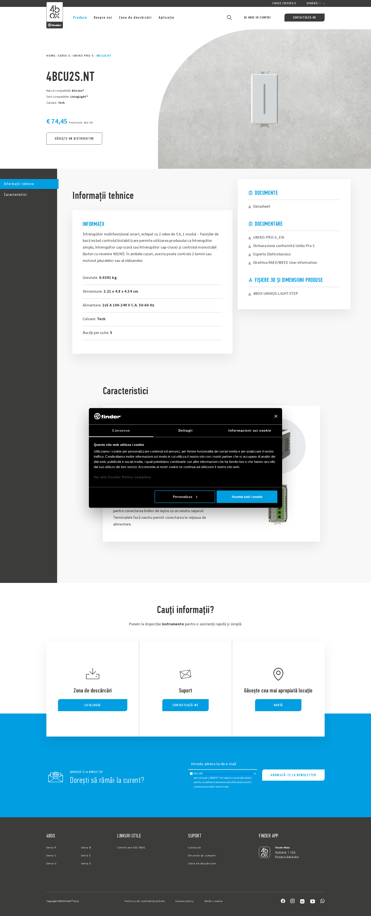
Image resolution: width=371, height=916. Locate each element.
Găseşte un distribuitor (74, 138)
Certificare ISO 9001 (131, 848)
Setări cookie (213, 901)
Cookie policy (184, 901)
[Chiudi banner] (275, 416)
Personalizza (182, 496)
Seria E (86, 855)
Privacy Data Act (287, 857)
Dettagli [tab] (185, 430)
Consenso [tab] (121, 430)
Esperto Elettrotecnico (272, 254)
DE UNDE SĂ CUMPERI (257, 17)
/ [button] (314, 3)
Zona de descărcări (135, 17)
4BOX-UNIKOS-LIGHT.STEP (275, 293)
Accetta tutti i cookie (247, 496)
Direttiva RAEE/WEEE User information (285, 262)
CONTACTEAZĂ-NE (304, 17)
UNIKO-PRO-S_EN (268, 237)
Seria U (51, 863)
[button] (28, 184)
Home (50, 56)
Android (280, 852)
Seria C (51, 855)
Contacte (194, 848)
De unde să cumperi (202, 855)
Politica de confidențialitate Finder (228, 773)
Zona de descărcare (202, 863)
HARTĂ (278, 705)
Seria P (51, 848)
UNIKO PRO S (83, 56)
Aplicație (166, 17)
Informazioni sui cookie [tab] (249, 430)
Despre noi (103, 17)
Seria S (64, 56)
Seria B (86, 848)
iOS (292, 852)
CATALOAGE (92, 705)
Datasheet (261, 206)
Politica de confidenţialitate (145, 901)
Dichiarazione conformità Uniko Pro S (284, 246)
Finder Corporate (284, 3)
